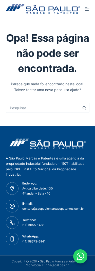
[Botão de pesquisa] (84, 108)
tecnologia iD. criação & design (47, 265)
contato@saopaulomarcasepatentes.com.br (53, 208)
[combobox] (43, 108)
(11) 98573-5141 (34, 241)
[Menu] (87, 9)
